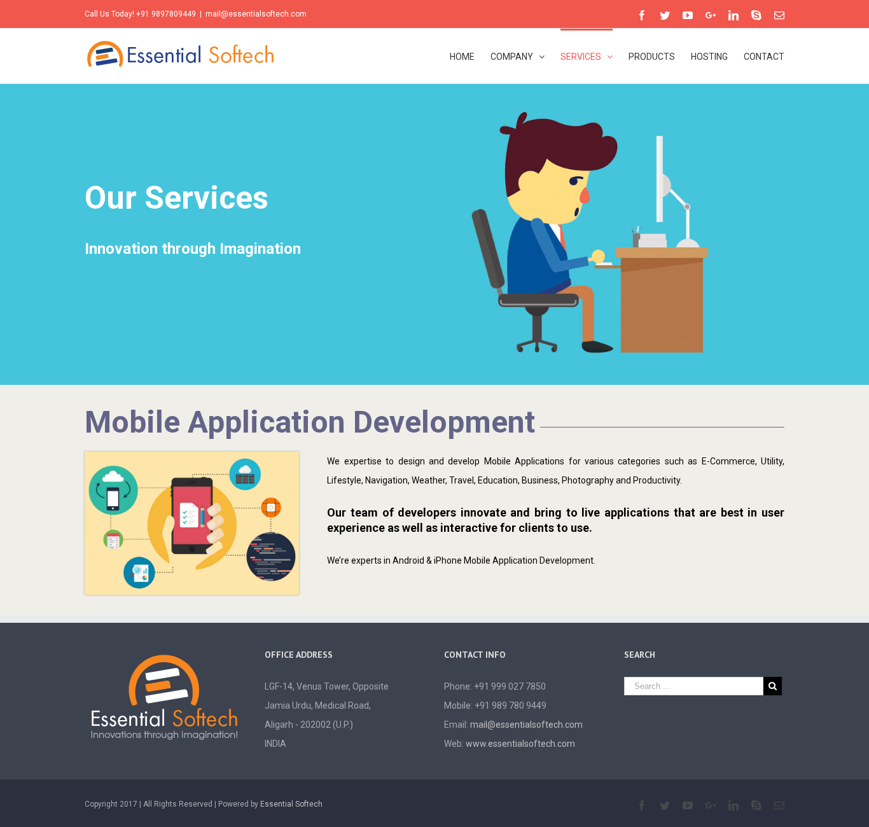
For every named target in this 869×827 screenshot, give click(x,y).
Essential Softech (291, 804)
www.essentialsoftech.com (520, 744)
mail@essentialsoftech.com (256, 14)
